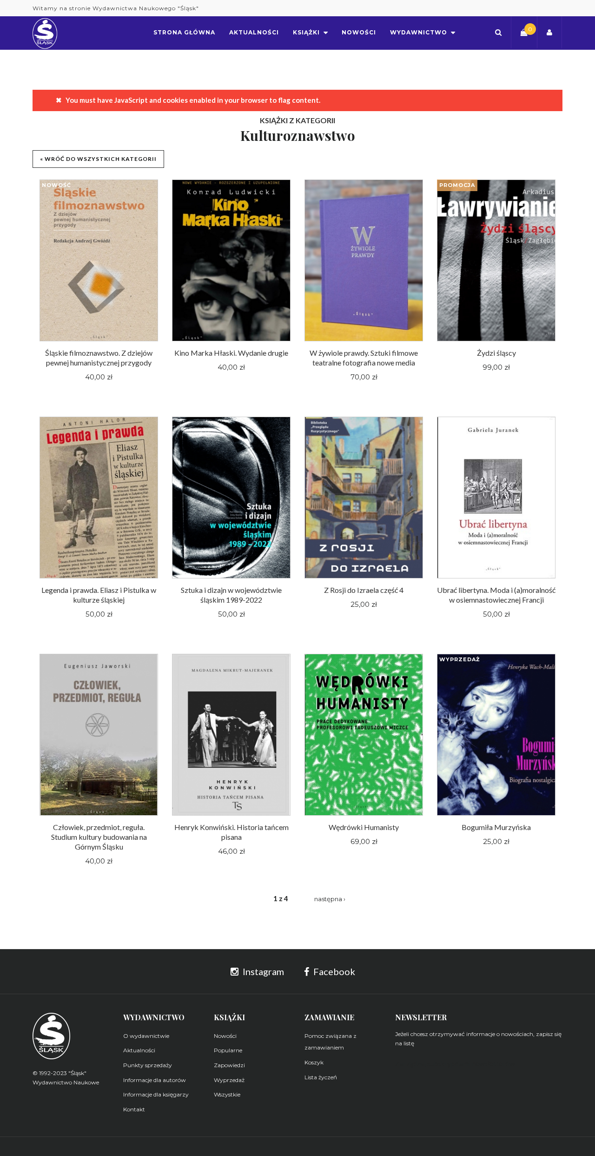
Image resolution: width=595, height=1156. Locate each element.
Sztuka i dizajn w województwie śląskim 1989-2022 (231, 594)
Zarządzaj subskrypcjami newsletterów (455, 1063)
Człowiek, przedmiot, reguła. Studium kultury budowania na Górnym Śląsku (99, 837)
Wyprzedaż (229, 1079)
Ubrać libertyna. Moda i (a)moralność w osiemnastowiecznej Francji (496, 594)
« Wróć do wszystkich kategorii (98, 158)
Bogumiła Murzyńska (496, 827)
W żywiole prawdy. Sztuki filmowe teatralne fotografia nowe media (364, 357)
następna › (329, 899)
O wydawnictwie (146, 1035)
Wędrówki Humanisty (364, 827)
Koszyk (314, 1062)
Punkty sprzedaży (147, 1065)
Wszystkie (227, 1094)
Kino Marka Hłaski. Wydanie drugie (231, 352)
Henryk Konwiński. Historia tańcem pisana (231, 832)
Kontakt (134, 1109)
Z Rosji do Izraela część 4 (363, 589)
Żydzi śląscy (496, 352)
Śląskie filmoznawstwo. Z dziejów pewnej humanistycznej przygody (98, 357)
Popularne (228, 1050)
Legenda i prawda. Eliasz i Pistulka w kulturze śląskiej (98, 594)
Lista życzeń (320, 1077)
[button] (498, 32)
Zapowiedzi (229, 1065)
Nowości (225, 1035)
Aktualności (139, 1050)
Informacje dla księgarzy (156, 1094)
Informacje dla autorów (154, 1079)
